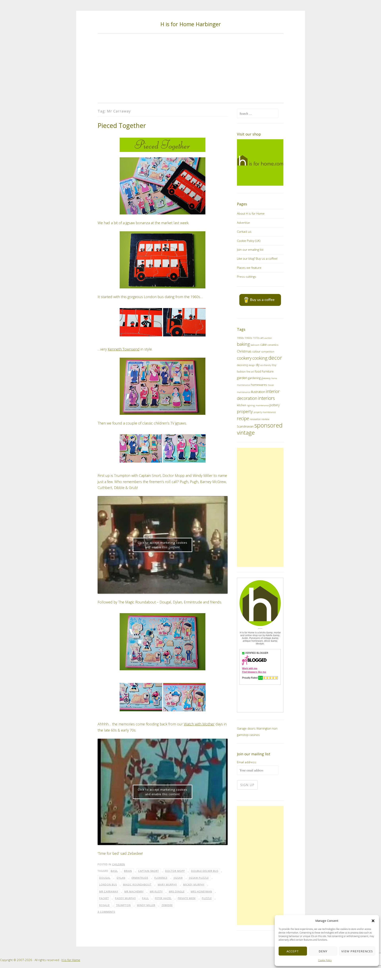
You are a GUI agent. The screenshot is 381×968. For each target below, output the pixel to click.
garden (242, 377)
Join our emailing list (250, 250)
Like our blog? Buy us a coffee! (257, 258)
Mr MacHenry (134, 891)
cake (263, 344)
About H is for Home (251, 213)
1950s (240, 338)
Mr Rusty (156, 891)
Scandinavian (245, 426)
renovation (255, 419)
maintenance (262, 405)
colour (256, 351)
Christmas (244, 351)
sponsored (268, 425)
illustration (258, 392)
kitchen (241, 405)
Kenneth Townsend (124, 349)
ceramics (272, 345)
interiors (266, 398)
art (262, 338)
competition (267, 351)
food (258, 371)
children (118, 864)
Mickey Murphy (194, 884)
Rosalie (104, 905)
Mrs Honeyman (201, 891)
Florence (160, 878)
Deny (323, 951)
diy (258, 365)
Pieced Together (122, 125)
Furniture (268, 371)
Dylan (121, 878)
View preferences (357, 951)
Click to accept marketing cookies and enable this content (162, 545)
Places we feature (249, 268)
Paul (145, 898)
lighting (251, 405)
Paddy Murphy (125, 898)
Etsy (274, 365)
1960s (248, 338)
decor (275, 357)
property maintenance (265, 412)
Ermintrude (140, 878)
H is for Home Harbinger (190, 24)
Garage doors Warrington (254, 728)
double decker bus (204, 871)
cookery (244, 358)
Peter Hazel (163, 898)
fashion (241, 371)
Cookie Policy (325, 960)
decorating (242, 365)
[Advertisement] (191, 68)
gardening (254, 378)
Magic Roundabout (137, 884)
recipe (243, 418)
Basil (114, 871)
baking (243, 344)
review (265, 419)
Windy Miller (146, 905)
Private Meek (187, 898)
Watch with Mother (199, 724)
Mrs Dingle (177, 891)
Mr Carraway (108, 891)
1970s (256, 337)
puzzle (207, 898)
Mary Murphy (167, 884)
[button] (373, 921)
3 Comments (106, 911)
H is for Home (71, 960)
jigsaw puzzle (199, 878)
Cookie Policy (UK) (249, 241)
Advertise (243, 223)
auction (268, 337)
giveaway (265, 378)
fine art (250, 371)
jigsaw (178, 878)
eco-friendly (265, 365)
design (252, 365)
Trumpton (123, 905)
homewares (259, 385)
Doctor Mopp (175, 871)
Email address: (247, 762)
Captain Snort (148, 871)
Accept (293, 951)
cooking (259, 358)
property (245, 411)
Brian (128, 871)
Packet (104, 898)
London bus (108, 884)
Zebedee (167, 905)
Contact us (244, 231)
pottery (274, 405)
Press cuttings (246, 276)
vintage (246, 432)
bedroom (255, 344)
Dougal (105, 878)
